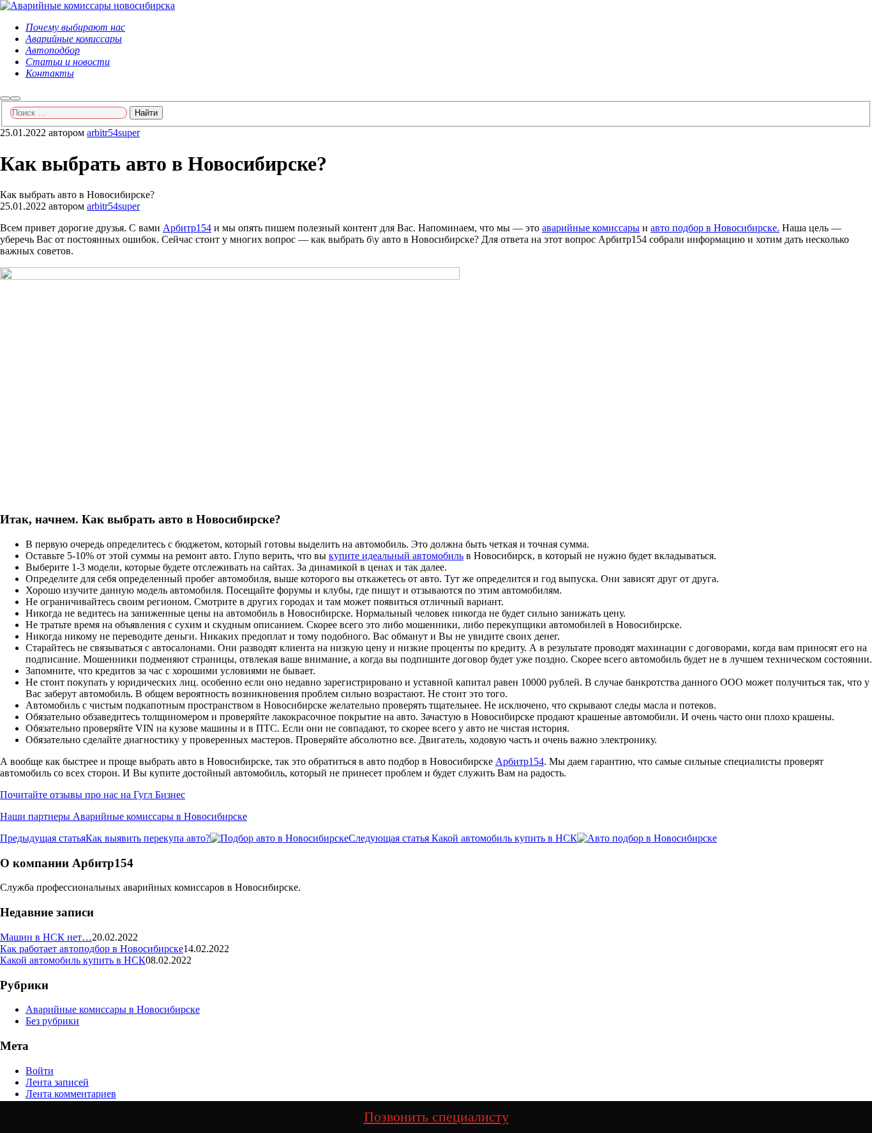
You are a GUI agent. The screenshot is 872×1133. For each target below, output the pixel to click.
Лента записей (57, 1082)
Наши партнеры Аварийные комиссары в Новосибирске (123, 816)
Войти (40, 1070)
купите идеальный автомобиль (396, 555)
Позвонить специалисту (436, 1117)
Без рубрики (52, 1020)
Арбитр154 (187, 227)
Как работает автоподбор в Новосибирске (91, 948)
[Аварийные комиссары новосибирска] (87, 5)
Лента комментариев (71, 1093)
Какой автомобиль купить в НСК (73, 960)
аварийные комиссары (591, 227)
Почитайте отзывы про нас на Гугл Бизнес (92, 794)
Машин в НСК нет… (46, 937)
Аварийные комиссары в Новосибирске (113, 1009)
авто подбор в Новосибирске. (714, 227)
